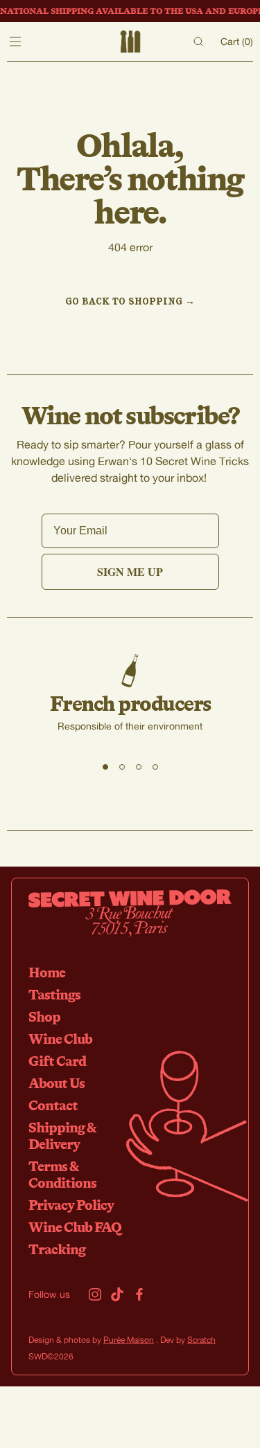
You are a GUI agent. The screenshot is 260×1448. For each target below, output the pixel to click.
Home (46, 972)
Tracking (56, 1249)
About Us (56, 1083)
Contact (53, 1105)
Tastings (54, 994)
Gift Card (57, 1060)
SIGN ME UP (130, 571)
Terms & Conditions (62, 1174)
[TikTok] (117, 1294)
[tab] (105, 767)
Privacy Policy (71, 1204)
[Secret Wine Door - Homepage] (130, 41)
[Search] (198, 41)
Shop (44, 1016)
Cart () (236, 41)
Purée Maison (128, 1339)
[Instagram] (95, 1294)
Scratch (201, 1339)
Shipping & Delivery (62, 1135)
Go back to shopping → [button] (130, 301)
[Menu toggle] (15, 41)
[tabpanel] (130, 704)
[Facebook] (139, 1294)
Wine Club (60, 1038)
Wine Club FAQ (74, 1227)
